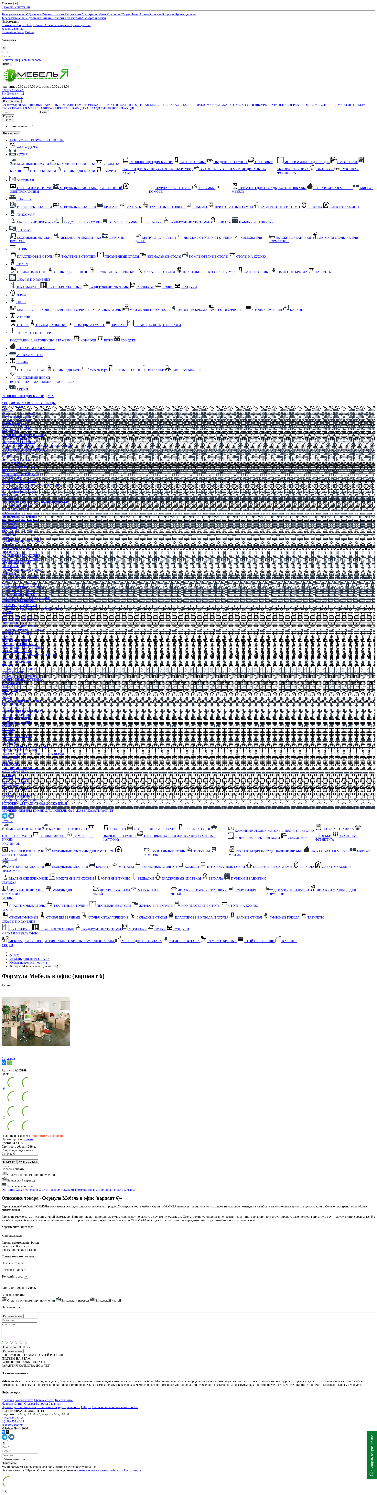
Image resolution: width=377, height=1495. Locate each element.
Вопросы (168, 14)
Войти (9, 7)
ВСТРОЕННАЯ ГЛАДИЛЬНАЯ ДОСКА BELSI (34, 803)
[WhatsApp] (9, 1062)
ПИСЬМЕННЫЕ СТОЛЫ (19, 622)
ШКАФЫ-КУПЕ (13, 672)
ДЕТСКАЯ (222, 104)
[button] (372, 1455)
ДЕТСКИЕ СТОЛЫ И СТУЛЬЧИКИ (26, 598)
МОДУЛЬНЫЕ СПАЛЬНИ (20, 520)
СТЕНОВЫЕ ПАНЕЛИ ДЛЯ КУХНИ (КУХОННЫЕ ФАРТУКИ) (46, 445)
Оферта (86, 1407)
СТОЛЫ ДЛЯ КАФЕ (16, 778)
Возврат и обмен (95, 14)
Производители (185, 14)
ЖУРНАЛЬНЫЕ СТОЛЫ (19, 491)
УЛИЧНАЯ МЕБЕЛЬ (16, 796)
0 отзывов (8, 1058)
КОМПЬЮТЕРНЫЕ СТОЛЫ (21, 630)
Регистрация (22, 7)
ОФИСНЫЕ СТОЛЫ (16, 708)
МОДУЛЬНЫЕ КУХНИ (18, 413)
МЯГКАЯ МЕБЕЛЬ (54, 108)
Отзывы (156, 14)
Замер (135, 14)
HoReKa (74, 108)
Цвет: (5, 1074)
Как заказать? (74, 14)
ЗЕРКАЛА (296, 104)
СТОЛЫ (236, 104)
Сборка (126, 14)
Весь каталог (11, 133)
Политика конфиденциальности (58, 1407)
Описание (8, 1189)
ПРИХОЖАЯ (205, 104)
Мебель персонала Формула (28, 962)
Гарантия (55, 1403)
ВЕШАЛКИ (10, 566)
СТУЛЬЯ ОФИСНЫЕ (16, 640)
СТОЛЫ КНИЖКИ (15, 424)
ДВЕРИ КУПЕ (109, 104)
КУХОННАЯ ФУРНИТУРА (20, 474)
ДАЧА (84, 108)
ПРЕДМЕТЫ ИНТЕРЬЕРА (347, 104)
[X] (7, 1432)
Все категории (11, 104)
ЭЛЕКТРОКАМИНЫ (16, 488)
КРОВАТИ (9, 523)
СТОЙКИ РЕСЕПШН (16, 722)
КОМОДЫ (9, 498)
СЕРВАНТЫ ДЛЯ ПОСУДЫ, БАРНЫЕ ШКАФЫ (35, 502)
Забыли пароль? (31, 60)
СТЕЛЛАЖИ (10, 683)
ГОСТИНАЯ (140, 104)
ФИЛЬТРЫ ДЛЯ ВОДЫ (18, 460)
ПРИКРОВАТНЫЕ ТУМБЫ (21, 537)
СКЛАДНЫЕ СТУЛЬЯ (17, 651)
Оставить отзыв (12, 1351)
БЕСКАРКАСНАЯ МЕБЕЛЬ (21, 108)
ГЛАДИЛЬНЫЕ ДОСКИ (106, 108)
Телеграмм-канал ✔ (15, 14)
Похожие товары (86, 1189)
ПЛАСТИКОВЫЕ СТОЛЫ (20, 615)
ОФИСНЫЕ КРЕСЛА (16, 661)
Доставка (35, 14)
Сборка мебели (44, 1400)
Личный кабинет (13, 32)
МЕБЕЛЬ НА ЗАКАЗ (164, 104)
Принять (135, 1470)
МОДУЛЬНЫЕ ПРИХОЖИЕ (21, 559)
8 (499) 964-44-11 (13, 93)
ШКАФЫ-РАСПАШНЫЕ (19, 676)
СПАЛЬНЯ (187, 104)
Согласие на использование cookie (115, 1407)
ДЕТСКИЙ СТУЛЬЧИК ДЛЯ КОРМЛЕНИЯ (31, 608)
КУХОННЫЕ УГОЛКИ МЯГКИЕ (24, 449)
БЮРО (6, 761)
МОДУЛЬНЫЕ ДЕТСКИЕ (19, 584)
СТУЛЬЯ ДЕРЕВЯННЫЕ (19, 644)
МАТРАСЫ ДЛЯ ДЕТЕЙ (18, 594)
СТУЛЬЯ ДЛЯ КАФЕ (16, 782)
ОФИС (309, 104)
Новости (58, 14)
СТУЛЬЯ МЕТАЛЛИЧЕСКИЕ (22, 647)
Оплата (47, 14)
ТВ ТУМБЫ (10, 495)
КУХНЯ (125, 104)
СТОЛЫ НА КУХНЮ (16, 421)
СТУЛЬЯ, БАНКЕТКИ (17, 736)
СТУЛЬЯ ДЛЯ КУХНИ (17, 428)
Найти (43, 112)
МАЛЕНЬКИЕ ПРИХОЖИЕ (21, 555)
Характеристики (27, 1189)
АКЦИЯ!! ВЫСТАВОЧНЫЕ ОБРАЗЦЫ (49, 104)
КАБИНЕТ (9, 725)
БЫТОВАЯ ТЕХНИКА (17, 467)
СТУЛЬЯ (248, 104)
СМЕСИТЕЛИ (11, 463)
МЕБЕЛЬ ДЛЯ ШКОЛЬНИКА (22, 587)
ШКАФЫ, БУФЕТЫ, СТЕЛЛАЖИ (25, 746)
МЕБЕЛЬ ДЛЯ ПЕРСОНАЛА (22, 711)
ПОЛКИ (7, 686)
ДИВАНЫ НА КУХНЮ (18, 452)
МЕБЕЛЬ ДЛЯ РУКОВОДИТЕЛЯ (25, 700)
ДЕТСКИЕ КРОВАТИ (17, 591)
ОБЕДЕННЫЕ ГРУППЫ (18, 442)
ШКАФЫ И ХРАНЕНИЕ (272, 104)
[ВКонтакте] (4, 1062)
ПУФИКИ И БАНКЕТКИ (19, 576)
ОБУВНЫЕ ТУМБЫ (15, 562)
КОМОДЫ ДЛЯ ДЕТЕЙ (18, 601)
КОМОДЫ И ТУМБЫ (16, 739)
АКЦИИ (129, 108)
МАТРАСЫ (9, 527)
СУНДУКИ (9, 690)
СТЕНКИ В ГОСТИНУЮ (19, 481)
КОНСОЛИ (9, 757)
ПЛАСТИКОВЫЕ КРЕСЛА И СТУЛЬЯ (28, 654)
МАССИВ (322, 104)
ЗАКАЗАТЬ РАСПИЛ (98, 810)
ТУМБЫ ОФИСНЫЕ (16, 704)
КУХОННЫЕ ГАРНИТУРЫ (20, 417)
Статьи (145, 14)
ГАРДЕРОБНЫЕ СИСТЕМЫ (21, 541)
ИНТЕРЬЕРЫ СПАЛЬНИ (19, 516)
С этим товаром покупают (56, 1189)
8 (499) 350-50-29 (13, 90)
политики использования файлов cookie (101, 1470)
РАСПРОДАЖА (87, 104)
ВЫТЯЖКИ (10, 470)
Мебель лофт (10, 785)
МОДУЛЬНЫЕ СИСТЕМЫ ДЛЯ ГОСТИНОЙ (33, 484)
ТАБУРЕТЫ (10, 431)
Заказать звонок (12, 28)
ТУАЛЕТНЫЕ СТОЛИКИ (19, 530)
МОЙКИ (8, 456)
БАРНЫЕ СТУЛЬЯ (14, 438)
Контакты (114, 14)
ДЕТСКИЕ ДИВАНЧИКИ (19, 605)
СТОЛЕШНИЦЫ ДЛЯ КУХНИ (23, 396)
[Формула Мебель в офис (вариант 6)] (36, 1055)
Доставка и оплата (110, 1189)
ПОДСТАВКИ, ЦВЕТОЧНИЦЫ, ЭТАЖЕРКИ (33, 754)
